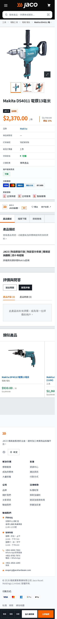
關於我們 (6, 494)
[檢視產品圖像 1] (16, 87)
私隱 (4, 605)
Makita (23, 128)
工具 (4, 22)
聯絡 (4, 614)
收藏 (17, 614)
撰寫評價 (25, 287)
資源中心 (34, 466)
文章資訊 (6, 499)
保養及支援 (35, 504)
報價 (11, 614)
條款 (11, 605)
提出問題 (10, 287)
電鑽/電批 (26, 22)
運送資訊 (34, 471)
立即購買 (45, 614)
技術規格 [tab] (37, 218)
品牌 (4, 490)
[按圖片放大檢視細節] (47, 74)
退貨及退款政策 (37, 499)
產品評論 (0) (9, 296)
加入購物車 (29, 614)
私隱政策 (34, 490)
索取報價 (6, 466)
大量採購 (6, 476)
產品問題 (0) (26, 296)
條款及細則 (35, 494)
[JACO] (27, 5)
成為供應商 (7, 471)
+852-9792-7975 (13, 556)
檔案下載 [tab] (22, 218)
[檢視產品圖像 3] (39, 87)
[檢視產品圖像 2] (27, 87)
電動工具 (14, 22)
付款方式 (34, 476)
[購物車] (49, 5)
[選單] (5, 5)
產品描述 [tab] (7, 218)
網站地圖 (20, 605)
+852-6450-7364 (13, 551)
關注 (36, 206)
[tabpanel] (27, 245)
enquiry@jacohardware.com (18, 570)
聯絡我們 (6, 504)
